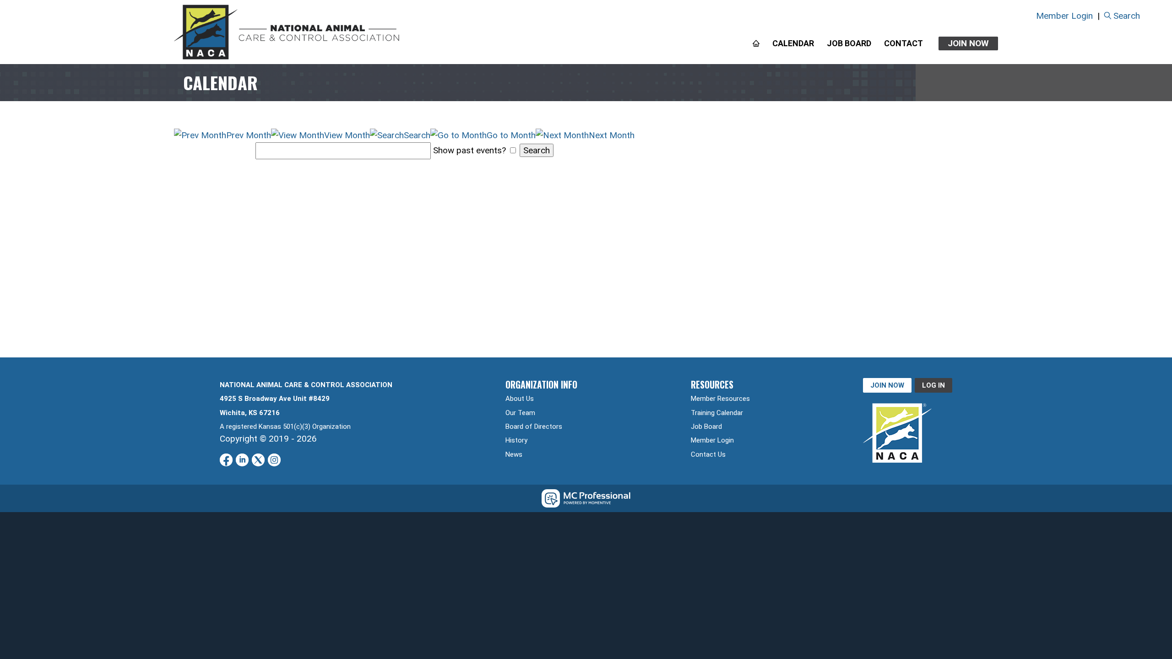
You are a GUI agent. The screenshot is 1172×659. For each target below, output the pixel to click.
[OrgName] (287, 32)
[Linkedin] (242, 460)
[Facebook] (226, 460)
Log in (933, 385)
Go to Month (511, 135)
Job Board (706, 426)
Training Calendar (717, 413)
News (513, 454)
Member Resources (720, 398)
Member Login (1064, 16)
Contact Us (708, 454)
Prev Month (248, 135)
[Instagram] (274, 460)
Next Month (612, 135)
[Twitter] (258, 460)
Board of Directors (533, 426)
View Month (347, 135)
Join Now (968, 43)
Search (1126, 16)
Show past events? (469, 150)
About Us (519, 398)
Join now (887, 385)
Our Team (520, 413)
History (516, 440)
